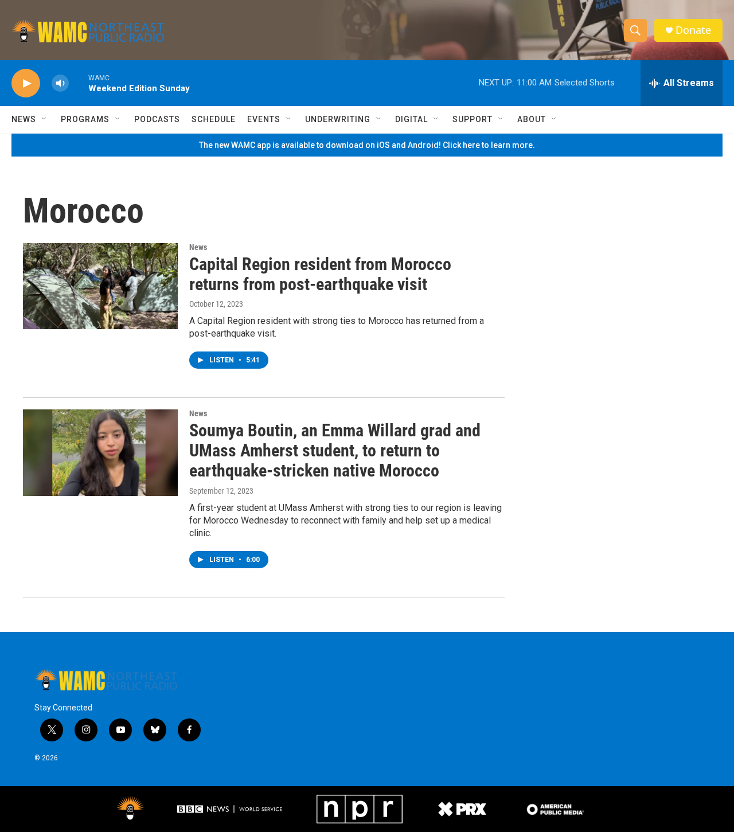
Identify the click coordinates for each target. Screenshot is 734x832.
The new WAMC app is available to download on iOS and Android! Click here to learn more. (367, 145)
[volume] (60, 83)
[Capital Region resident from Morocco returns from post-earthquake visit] (100, 286)
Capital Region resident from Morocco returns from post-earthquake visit (320, 274)
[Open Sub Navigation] (44, 119)
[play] (26, 83)
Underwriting (337, 119)
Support (472, 119)
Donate (693, 30)
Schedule (214, 119)
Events (263, 119)
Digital (411, 119)
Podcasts (157, 119)
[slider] (78, 83)
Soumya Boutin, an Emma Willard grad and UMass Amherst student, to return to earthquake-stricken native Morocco (335, 450)
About (531, 119)
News (23, 119)
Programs (85, 119)
